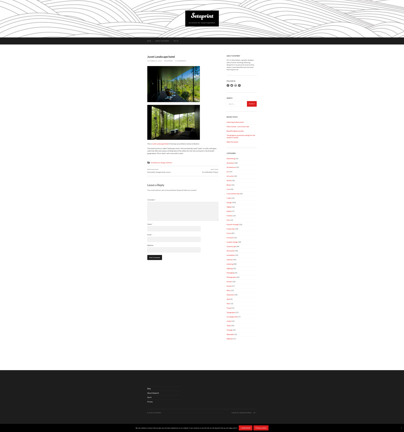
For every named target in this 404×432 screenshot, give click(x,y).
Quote (229, 286)
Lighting (230, 268)
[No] (401, 428)
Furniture (230, 238)
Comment (151, 200)
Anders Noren (245, 413)
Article (229, 180)
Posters (229, 282)
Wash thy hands (232, 142)
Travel (229, 308)
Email (149, 235)
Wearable (230, 334)
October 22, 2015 (154, 61)
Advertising (231, 158)
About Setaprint (162, 41)
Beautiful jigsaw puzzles (235, 131)
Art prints (230, 176)
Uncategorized (232, 317)
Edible (229, 211)
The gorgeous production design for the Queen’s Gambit (241, 136)
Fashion (229, 216)
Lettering (230, 264)
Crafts (229, 198)
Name (150, 224)
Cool (228, 189)
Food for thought (233, 224)
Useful (229, 321)
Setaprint (168, 61)
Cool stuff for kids (233, 194)
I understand (246, 428)
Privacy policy (261, 428)
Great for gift (231, 246)
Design (163, 163)
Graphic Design (232, 242)
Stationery (230, 295)
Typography (231, 312)
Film (228, 220)
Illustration (231, 251)
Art (228, 172)
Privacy (150, 402)
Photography (231, 277)
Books (229, 185)
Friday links (231, 229)
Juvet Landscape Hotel (160, 144)
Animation (230, 163)
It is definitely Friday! (210, 171)
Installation (231, 255)
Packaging (230, 273)
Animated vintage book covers (159, 171)
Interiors (169, 163)
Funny (229, 233)
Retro (229, 290)
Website (150, 245)
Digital (229, 207)
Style (228, 299)
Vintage (229, 330)
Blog (149, 41)
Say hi (175, 41)
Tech (228, 304)
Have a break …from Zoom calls (238, 126)
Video (229, 325)
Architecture (155, 163)
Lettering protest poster (235, 122)
